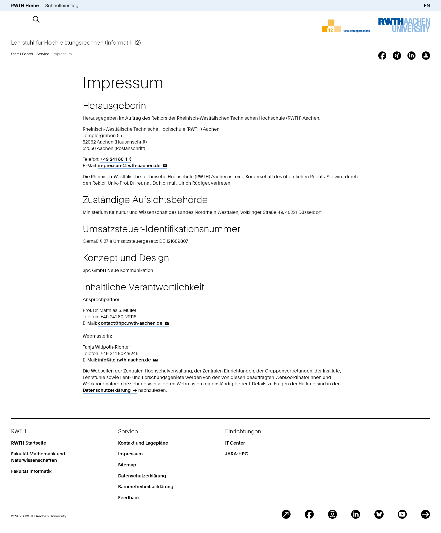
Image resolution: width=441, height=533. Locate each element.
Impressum (130, 454)
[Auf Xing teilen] (397, 55)
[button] (17, 19)
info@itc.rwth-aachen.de (124, 360)
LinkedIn (355, 514)
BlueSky (378, 514)
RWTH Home (25, 5)
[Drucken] (426, 55)
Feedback (129, 497)
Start (15, 54)
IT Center (235, 443)
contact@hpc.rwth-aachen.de (130, 323)
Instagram (332, 514)
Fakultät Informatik (31, 471)
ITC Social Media (425, 514)
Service (43, 54)
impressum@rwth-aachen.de (129, 165)
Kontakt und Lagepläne (143, 443)
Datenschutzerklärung (107, 390)
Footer (27, 54)
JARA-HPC (236, 454)
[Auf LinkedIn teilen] (411, 55)
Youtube (402, 514)
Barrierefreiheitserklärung (145, 486)
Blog (286, 514)
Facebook (309, 514)
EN (427, 5)
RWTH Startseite (28, 443)
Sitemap (127, 465)
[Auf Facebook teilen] (382, 55)
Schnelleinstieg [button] (62, 5)
